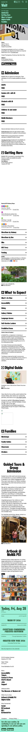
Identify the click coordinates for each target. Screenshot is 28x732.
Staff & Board (6, 679)
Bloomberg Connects (18, 400)
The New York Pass (6, 140)
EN (16, 1)
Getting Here (5, 14)
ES (19, 1)
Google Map (16, 209)
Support (4, 684)
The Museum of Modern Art (11, 690)
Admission (4, 12)
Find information (5, 258)
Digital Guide (5, 19)
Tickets (3, 675)
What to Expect (6, 17)
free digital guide (21, 397)
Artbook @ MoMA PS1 (8, 697)
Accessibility (5, 672)
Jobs (3, 681)
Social (3, 705)
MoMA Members (5, 131)
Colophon (4, 718)
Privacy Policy (13, 718)
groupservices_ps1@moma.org (11, 516)
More (3, 574)
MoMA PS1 (4, 2)
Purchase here (14, 52)
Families (4, 21)
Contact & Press (7, 677)
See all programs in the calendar (10, 648)
